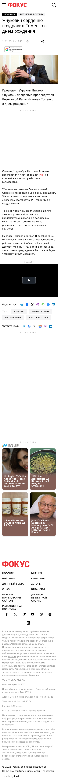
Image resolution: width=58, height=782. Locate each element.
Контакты (48, 770)
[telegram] (24, 614)
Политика (9, 14)
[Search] (53, 4)
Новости (8, 573)
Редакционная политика (12, 607)
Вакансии (38, 589)
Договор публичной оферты (39, 597)
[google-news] (49, 614)
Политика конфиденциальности (21, 770)
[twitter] (15, 614)
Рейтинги (8, 578)
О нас (6, 589)
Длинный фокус (13, 583)
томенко (19, 311)
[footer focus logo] (16, 564)
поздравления (13, 317)
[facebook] (6, 614)
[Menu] (4, 4)
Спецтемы (38, 578)
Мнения (36, 573)
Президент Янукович (31, 14)
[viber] (41, 614)
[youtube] (32, 614)
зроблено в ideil (11, 776)
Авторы (36, 583)
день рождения (41, 311)
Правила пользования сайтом (11, 597)
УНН (41, 174)
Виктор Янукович (39, 317)
